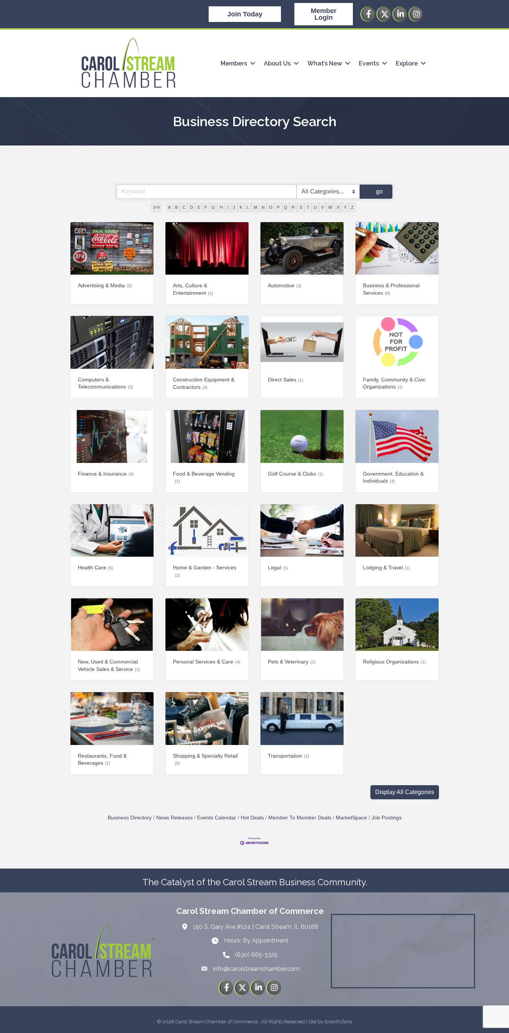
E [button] (198, 207)
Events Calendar (216, 818)
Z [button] (352, 207)
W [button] (330, 207)
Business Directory (130, 818)
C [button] (184, 207)
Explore (407, 63)
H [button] (221, 207)
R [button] (293, 207)
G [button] (213, 207)
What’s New (324, 63)
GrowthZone (338, 1021)
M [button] (255, 207)
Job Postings (387, 818)
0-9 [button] (156, 207)
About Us (277, 63)
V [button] (322, 207)
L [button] (248, 207)
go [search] (379, 191)
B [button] (176, 207)
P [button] (278, 207)
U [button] (315, 207)
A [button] (169, 207)
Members (234, 63)
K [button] (241, 207)
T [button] (308, 207)
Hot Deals (252, 818)
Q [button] (285, 207)
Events (369, 63)
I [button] (227, 207)
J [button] (234, 207)
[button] (404, 792)
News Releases (174, 818)
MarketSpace (351, 818)
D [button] (191, 207)
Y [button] (345, 207)
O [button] (270, 207)
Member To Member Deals (299, 818)
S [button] (301, 207)
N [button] (263, 207)
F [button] (206, 207)
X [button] (338, 207)
